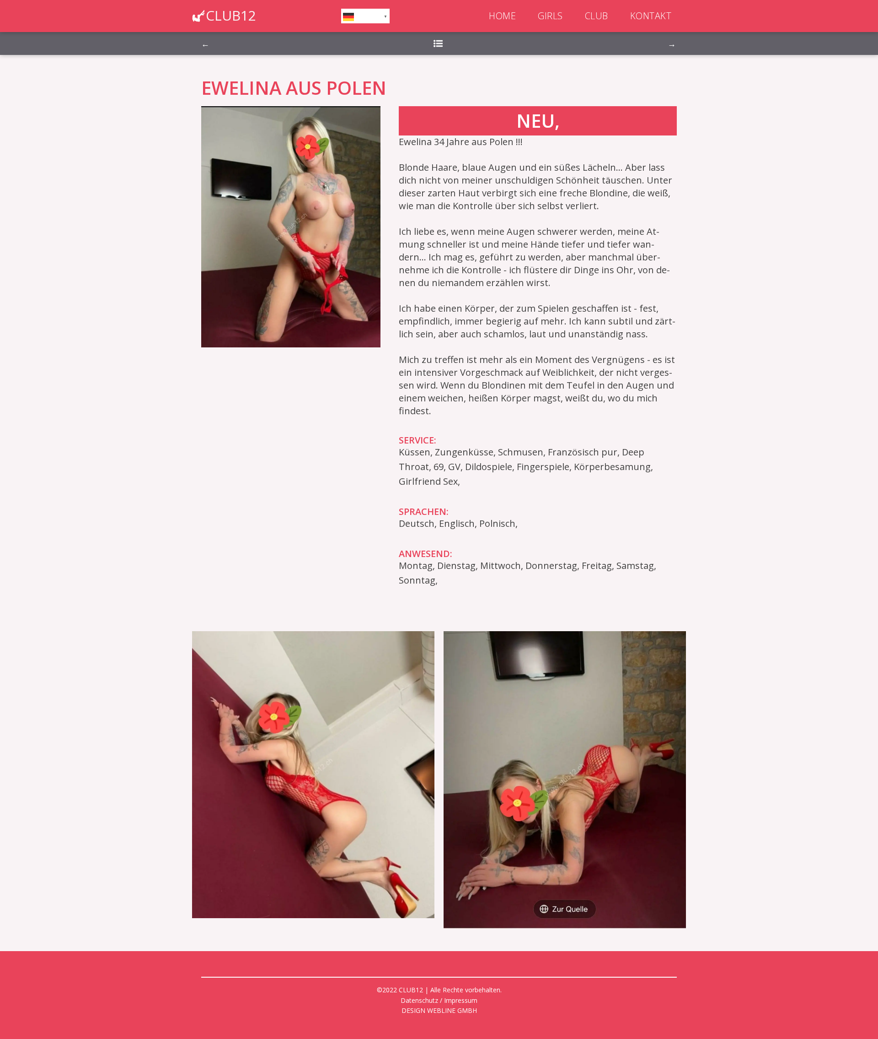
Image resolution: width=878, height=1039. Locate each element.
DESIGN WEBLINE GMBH (439, 1010)
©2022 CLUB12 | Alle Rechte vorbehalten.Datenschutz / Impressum (439, 994)
